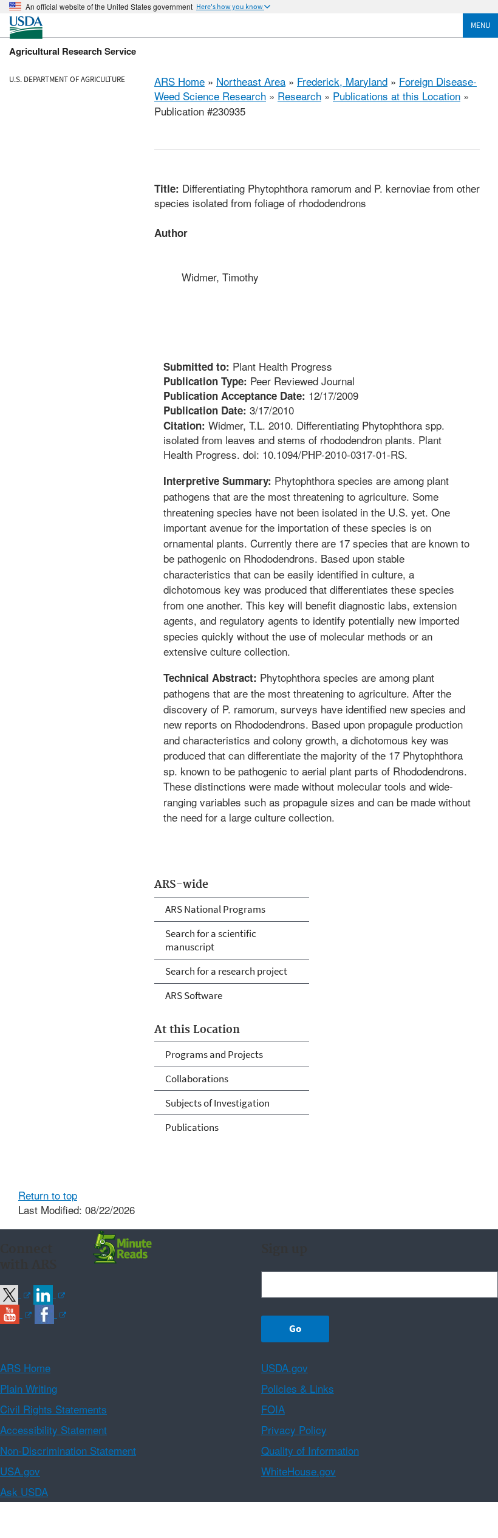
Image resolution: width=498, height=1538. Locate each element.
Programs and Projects (214, 1054)
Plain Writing (28, 1388)
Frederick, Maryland (342, 81)
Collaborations (196, 1078)
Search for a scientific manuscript (210, 940)
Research (299, 95)
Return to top (47, 1195)
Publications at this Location (396, 95)
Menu (480, 25)
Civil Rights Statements (53, 1408)
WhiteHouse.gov (298, 1470)
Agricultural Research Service (72, 51)
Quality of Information (310, 1450)
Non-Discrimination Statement (68, 1450)
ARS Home (179, 81)
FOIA (273, 1408)
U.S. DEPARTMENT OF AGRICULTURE (67, 79)
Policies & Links (297, 1388)
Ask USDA (24, 1491)
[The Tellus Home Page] (121, 1246)
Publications (192, 1127)
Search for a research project (226, 971)
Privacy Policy (294, 1429)
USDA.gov (284, 1367)
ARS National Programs (215, 909)
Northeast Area (250, 81)
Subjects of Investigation (217, 1103)
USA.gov (20, 1470)
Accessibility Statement (53, 1429)
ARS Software (193, 995)
